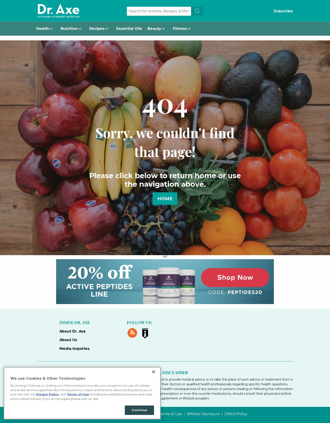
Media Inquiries (74, 348)
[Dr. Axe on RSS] (133, 332)
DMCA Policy (235, 414)
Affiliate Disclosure (203, 414)
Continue (139, 410)
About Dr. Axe (72, 331)
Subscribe (283, 11)
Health (42, 28)
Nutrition (69, 28)
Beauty (154, 28)
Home (165, 198)
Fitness (180, 28)
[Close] (153, 372)
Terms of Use (170, 414)
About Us (68, 340)
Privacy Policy (47, 394)
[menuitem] (46, 29)
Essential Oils (129, 28)
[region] (82, 393)
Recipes (97, 28)
